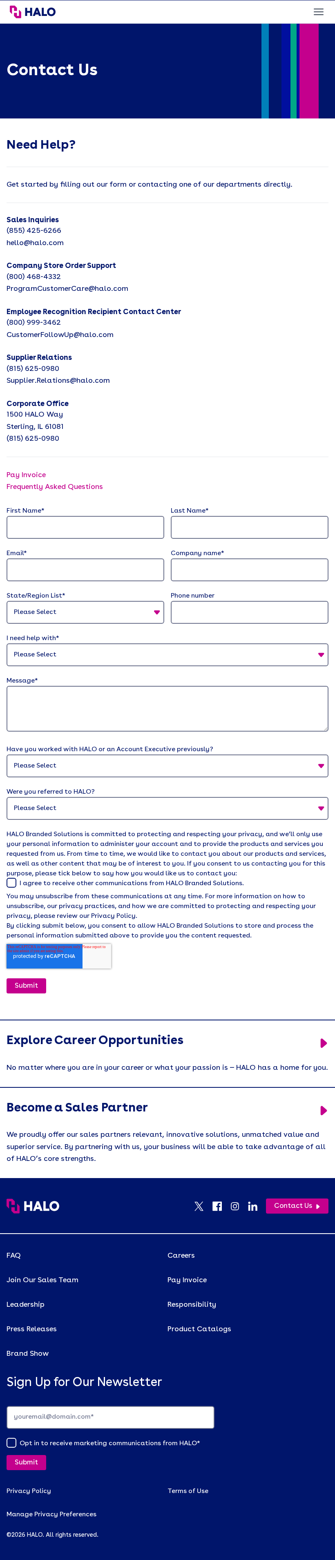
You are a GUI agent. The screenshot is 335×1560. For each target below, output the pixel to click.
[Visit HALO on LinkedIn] (257, 1206)
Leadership (26, 1304)
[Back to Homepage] (33, 1206)
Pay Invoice (187, 1280)
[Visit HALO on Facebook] (221, 1206)
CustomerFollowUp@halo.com (60, 335)
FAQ (14, 1255)
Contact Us (293, 1206)
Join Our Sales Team (42, 1280)
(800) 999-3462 (34, 322)
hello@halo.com (35, 243)
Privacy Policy (29, 1491)
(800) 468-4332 (34, 277)
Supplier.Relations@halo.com (58, 380)
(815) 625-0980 (33, 369)
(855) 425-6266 (34, 230)
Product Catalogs (199, 1329)
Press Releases (32, 1329)
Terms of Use (188, 1491)
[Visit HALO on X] (203, 1206)
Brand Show (28, 1353)
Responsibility (192, 1304)
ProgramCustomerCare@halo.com (67, 288)
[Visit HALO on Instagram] (239, 1206)
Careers (181, 1255)
